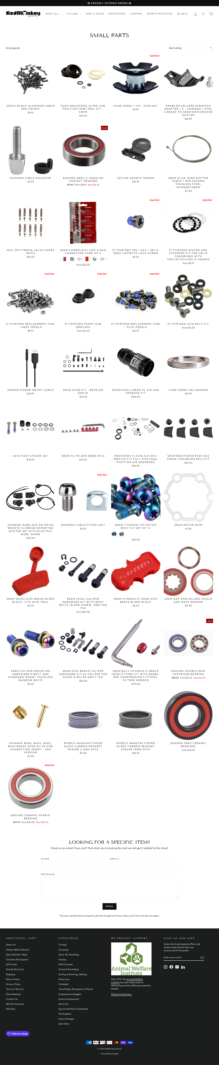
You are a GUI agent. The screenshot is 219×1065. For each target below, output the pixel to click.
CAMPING (136, 13)
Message (48, 874)
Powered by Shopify (109, 1053)
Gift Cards (11, 964)
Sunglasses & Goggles (70, 994)
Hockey (63, 959)
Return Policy (13, 979)
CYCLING (72, 13)
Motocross (64, 979)
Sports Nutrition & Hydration (73, 1008)
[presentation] (106, 259)
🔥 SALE (182, 13)
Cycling (62, 944)
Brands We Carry (15, 969)
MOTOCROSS (117, 13)
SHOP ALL (52, 13)
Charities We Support (17, 959)
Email (115, 858)
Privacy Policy (122, 915)
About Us (11, 944)
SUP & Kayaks (66, 964)
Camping (63, 949)
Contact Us (12, 999)
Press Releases (13, 994)
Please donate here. (121, 994)
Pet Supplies (65, 1013)
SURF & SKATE (95, 13)
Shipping (10, 974)
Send (110, 906)
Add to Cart (30, 99)
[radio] (64, 259)
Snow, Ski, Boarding (69, 954)
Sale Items (64, 1023)
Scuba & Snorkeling (69, 969)
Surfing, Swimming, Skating (73, 974)
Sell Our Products (15, 1004)
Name (45, 858)
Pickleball (64, 984)
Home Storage (66, 1018)
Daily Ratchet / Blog (16, 954)
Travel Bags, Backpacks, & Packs (76, 989)
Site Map (10, 1008)
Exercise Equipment (69, 999)
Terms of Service (144, 915)
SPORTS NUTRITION (160, 13)
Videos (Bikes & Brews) (17, 949)
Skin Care (63, 1004)
